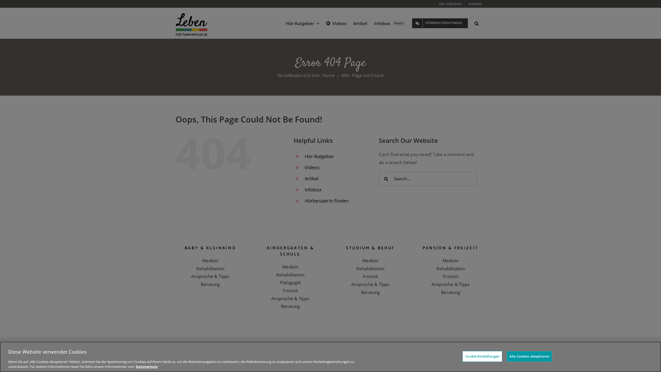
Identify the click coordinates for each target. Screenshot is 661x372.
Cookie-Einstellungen (482, 356)
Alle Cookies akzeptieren (529, 356)
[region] (330, 357)
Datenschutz (147, 366)
